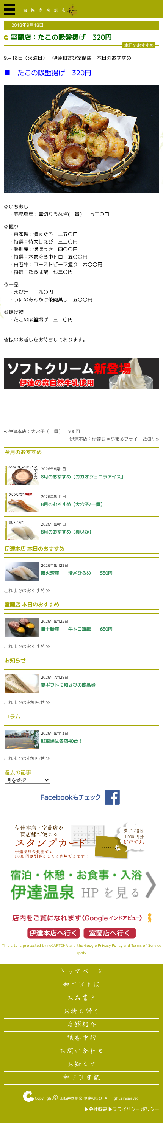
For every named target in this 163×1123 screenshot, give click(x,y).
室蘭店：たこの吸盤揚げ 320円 (61, 37)
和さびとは (81, 985)
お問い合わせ (81, 1051)
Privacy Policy (110, 945)
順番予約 (81, 1038)
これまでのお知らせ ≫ (27, 702)
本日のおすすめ (139, 45)
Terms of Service (146, 945)
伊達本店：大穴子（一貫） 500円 (44, 431)
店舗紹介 (81, 1024)
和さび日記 (81, 1077)
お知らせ (81, 1064)
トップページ (81, 972)
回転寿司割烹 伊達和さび (81, 1098)
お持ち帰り (81, 1011)
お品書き (81, 998)
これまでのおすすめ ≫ (27, 590)
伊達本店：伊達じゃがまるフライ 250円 (112, 439)
